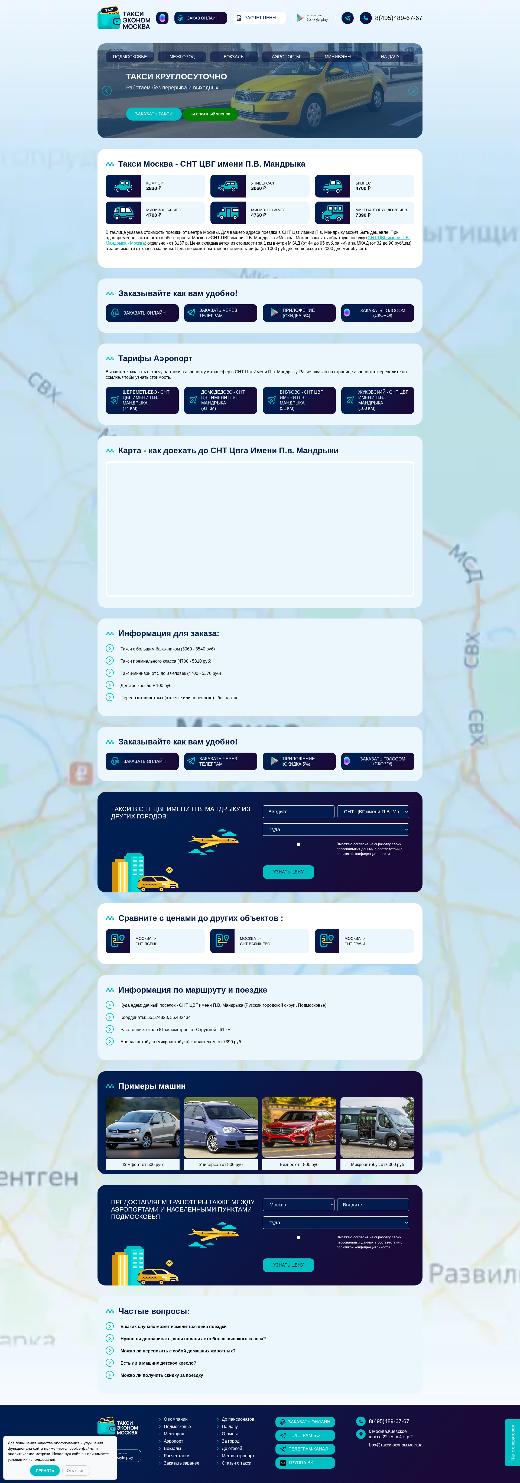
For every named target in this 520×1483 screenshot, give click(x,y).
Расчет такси (176, 1455)
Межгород (182, 56)
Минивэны (338, 56)
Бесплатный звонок (210, 114)
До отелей (232, 1448)
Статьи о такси (236, 1463)
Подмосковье (130, 56)
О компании (176, 1419)
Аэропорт (173, 1441)
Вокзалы (234, 56)
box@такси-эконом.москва (395, 1445)
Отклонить (76, 1470)
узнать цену (288, 872)
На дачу (390, 56)
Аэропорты (286, 56)
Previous (107, 91)
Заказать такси (154, 114)
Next (413, 91)
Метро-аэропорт (238, 1455)
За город (230, 1441)
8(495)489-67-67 (398, 18)
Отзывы (230, 1434)
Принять (45, 1470)
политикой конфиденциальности (363, 854)
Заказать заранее (181, 1463)
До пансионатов (238, 1419)
